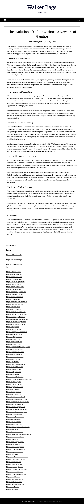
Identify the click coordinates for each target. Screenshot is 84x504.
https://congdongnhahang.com (16, 412)
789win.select (52, 98)
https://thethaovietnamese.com (17, 457)
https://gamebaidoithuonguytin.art (18, 347)
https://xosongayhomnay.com (16, 314)
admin (53, 42)
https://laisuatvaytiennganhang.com (18, 434)
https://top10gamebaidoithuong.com (19, 379)
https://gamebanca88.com (15, 352)
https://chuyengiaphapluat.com (16, 409)
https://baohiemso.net (13, 394)
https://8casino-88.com (14, 274)
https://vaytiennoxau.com (15, 479)
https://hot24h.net (12, 429)
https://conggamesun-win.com (16, 332)
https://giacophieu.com (14, 424)
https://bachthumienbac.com (16, 312)
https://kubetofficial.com (14, 367)
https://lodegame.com (13, 372)
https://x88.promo (12, 327)
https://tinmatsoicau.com (14, 294)
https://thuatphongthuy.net (15, 459)
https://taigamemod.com (14, 452)
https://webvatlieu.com (14, 482)
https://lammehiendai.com (15, 437)
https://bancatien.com (13, 309)
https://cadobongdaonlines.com (17, 319)
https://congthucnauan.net (15, 417)
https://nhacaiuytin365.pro (15, 324)
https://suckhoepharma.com (15, 449)
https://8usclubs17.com (14, 277)
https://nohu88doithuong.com (16, 302)
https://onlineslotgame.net (15, 282)
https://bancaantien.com (14, 297)
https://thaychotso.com (14, 384)
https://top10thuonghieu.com (16, 469)
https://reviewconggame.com (16, 292)
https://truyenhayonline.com (16, 474)
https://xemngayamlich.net (15, 484)
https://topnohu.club (13, 299)
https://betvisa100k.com (14, 404)
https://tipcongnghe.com (14, 467)
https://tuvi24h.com (13, 477)
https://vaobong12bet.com (15, 317)
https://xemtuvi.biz (12, 487)
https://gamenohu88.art (14, 354)
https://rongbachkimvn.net (15, 287)
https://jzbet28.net (12, 362)
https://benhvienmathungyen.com (17, 402)
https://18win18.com (13, 272)
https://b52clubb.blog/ (14, 260)
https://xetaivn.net (12, 489)
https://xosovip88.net (13, 284)
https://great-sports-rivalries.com (18, 427)
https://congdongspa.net (14, 414)
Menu (78, 20)
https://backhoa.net (13, 389)
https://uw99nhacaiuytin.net (16, 322)
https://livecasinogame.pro (15, 364)
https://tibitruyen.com (13, 462)
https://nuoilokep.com (13, 382)
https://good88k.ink (13, 359)
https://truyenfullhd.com (14, 472)
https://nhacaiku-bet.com (14, 349)
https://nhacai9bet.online (14, 377)
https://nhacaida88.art (14, 342)
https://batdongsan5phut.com (16, 399)
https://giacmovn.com (13, 422)
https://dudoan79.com (13, 339)
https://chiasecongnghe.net (15, 407)
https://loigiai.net (12, 439)
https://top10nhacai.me (14, 279)
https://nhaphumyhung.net (15, 442)
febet (8, 267)
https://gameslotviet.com (14, 357)
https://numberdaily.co (14, 444)
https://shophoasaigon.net (15, 447)
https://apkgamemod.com (14, 387)
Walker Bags (42, 7)
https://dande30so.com (14, 334)
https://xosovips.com (13, 329)
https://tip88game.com (14, 337)
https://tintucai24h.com (14, 464)
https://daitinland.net (13, 419)
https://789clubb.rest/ (14, 255)
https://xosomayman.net (14, 304)
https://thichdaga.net (13, 289)
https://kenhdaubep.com (14, 432)
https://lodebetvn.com (13, 369)
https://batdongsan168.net (15, 397)
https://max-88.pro (12, 374)
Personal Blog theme (55, 501)
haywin (8, 250)
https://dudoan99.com (13, 344)
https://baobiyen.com (13, 392)
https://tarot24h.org (13, 454)
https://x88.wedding (13, 307)
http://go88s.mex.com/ (14, 264)
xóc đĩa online (11, 245)
